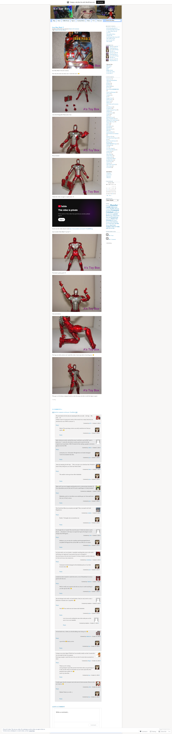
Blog (54, 20)
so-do (117, 223)
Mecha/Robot (109, 126)
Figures (73, 20)
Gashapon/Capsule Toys (111, 109)
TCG (93, 20)
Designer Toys (109, 98)
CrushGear (108, 95)
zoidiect (89, 447)
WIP (107, 228)
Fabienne (89, 581)
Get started (100, 2)
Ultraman (108, 163)
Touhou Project (109, 155)
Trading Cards (109, 157)
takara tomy (113, 225)
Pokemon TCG (109, 136)
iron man (60, 30)
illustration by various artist (112, 120)
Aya (89, 433)
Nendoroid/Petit (109, 132)
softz (90, 687)
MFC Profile (109, 65)
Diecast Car (108, 101)
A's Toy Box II (109, 73)
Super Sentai (109, 154)
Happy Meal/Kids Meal (111, 118)
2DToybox (108, 177)
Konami (113, 217)
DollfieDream (109, 107)
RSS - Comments (112, 239)
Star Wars (108, 152)
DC (107, 96)
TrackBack (73, 412)
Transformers (109, 161)
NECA (107, 130)
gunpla (116, 214)
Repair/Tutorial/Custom (111, 140)
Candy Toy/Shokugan (110, 92)
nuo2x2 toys (109, 174)
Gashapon (115, 210)
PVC (113, 220)
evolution (89, 513)
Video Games (109, 166)
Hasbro (56, 30)
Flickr (107, 68)
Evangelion (108, 108)
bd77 (90, 423)
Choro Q (108, 93)
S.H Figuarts (109, 145)
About (59, 20)
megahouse (108, 218)
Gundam (109, 212)
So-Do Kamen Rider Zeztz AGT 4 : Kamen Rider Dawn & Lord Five (113, 31)
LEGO (107, 123)
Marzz (90, 469)
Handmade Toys (109, 117)
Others (88, 20)
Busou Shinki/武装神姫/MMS (112, 89)
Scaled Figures (111, 223)
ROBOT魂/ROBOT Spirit (111, 143)
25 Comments (76, 28)
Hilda (114, 215)
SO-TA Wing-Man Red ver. (112, 28)
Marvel (70, 28)
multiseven (88, 636)
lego (117, 217)
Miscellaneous (109, 129)
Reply (57, 425)
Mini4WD (108, 127)
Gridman (108, 111)
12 (108, 190)
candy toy (110, 207)
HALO (107, 115)
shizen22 (111, 46)
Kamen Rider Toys (110, 121)
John (90, 535)
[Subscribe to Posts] (107, 235)
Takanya (107, 225)
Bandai (114, 205)
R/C (107, 139)
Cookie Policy (32, 730)
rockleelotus (88, 559)
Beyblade (108, 84)
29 (112, 193)
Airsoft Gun (108, 78)
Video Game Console (110, 164)
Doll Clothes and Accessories (112, 104)
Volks (118, 226)
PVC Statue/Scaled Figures (111, 137)
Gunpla (107, 114)
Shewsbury (108, 176)
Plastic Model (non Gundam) (112, 133)
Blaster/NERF (109, 86)
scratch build (109, 151)
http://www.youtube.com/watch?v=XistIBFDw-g (81, 228)
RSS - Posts (111, 235)
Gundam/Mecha (81, 20)
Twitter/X (108, 67)
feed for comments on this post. (61, 412)
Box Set (108, 87)
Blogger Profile (109, 70)
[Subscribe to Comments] (107, 239)
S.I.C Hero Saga (109, 148)
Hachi (108, 215)
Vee (115, 226)
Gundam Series (109, 112)
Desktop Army (109, 99)
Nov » (110, 195)
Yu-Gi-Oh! (108, 167)
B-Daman (108, 83)
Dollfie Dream (66, 20)
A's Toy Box (61, 8)
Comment (93, 725)
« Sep (107, 195)
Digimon (108, 102)
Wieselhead (108, 173)
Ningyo (89, 660)
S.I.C (107, 146)
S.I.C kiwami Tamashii (111, 149)
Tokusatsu (99, 20)
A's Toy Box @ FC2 (110, 71)
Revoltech (108, 142)
